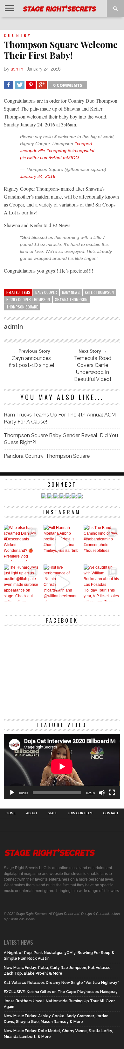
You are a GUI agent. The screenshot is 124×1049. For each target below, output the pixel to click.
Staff (52, 813)
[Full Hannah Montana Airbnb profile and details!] (62, 543)
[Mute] (102, 792)
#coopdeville (32, 150)
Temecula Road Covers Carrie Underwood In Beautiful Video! (92, 368)
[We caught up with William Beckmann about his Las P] (102, 583)
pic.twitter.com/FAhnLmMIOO (49, 157)
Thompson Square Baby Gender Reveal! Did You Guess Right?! (61, 438)
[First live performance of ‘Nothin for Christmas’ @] (62, 583)
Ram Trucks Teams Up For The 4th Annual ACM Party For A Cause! (60, 418)
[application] (62, 766)
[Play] (12, 792)
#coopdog (56, 150)
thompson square (22, 306)
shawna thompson (71, 299)
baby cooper (46, 292)
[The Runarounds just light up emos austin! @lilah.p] (22, 583)
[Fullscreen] (112, 792)
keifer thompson (99, 292)
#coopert (83, 143)
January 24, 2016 (37, 176)
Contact (110, 813)
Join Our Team (80, 813)
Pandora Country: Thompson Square (47, 456)
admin (17, 68)
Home (11, 813)
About (31, 813)
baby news (71, 292)
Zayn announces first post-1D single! (31, 361)
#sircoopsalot (81, 150)
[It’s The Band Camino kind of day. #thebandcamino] (102, 543)
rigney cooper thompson (28, 299)
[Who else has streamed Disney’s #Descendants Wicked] (22, 543)
